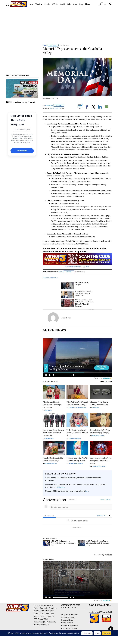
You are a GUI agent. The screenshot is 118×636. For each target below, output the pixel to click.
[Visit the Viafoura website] (107, 555)
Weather (38, 4)
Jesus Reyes (49, 105)
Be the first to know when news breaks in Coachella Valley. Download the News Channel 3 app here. (75, 250)
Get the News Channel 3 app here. (77, 267)
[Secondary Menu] (9, 4)
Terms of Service (40, 605)
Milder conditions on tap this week (21, 102)
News (31, 4)
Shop (75, 4)
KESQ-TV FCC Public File (44, 611)
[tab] (49, 515)
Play (81, 4)
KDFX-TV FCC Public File (44, 616)
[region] (77, 527)
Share (87, 4)
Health (62, 4)
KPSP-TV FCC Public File (44, 614)
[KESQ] (18, 4)
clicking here (60, 487)
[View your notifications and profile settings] (109, 515)
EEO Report (38, 619)
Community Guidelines (48, 608)
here (86, 491)
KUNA (55, 4)
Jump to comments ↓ (50, 278)
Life (69, 4)
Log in (102, 499)
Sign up (108, 499)
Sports (47, 4)
